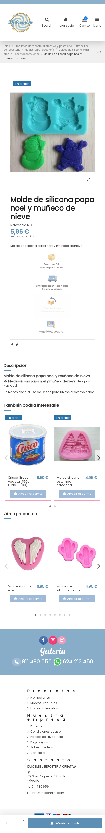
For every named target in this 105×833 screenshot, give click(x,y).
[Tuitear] (17, 344)
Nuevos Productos (43, 703)
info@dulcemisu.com (48, 793)
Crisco (46, 392)
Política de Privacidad (46, 737)
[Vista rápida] (28, 472)
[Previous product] (98, 52)
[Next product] (100, 52)
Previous (6, 457)
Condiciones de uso (45, 732)
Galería (52, 651)
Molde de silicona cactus (68, 588)
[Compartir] (12, 344)
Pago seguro (39, 742)
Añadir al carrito (68, 823)
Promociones (40, 698)
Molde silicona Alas (19, 588)
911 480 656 (40, 787)
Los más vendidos (44, 708)
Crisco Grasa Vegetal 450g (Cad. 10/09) (19, 481)
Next (99, 457)
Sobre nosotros (41, 747)
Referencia (18, 225)
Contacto (37, 753)
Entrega (36, 726)
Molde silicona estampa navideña (68, 481)
